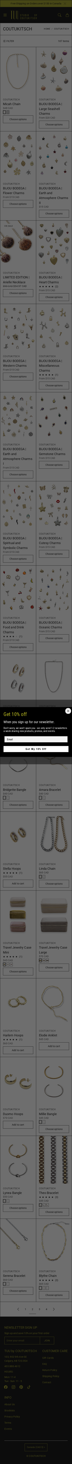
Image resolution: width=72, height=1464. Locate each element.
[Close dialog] (68, 710)
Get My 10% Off (36, 748)
